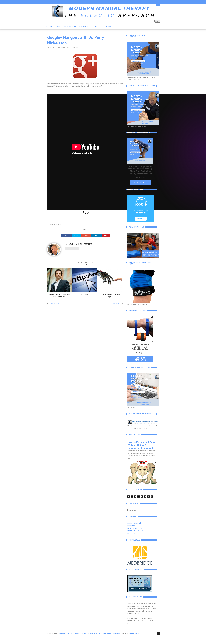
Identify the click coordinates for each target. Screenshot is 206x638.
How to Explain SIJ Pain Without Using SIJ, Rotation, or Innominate (141, 445)
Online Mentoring (70, 26)
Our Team (82, 2)
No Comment (76, 47)
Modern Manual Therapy (134, 528)
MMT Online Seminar (60, 2)
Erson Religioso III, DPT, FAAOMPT (62, 47)
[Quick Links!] (84, 280)
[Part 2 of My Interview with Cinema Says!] (109, 280)
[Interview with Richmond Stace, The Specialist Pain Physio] (59, 280)
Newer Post (55, 303)
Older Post (115, 303)
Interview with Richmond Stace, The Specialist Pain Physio (59, 296)
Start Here (49, 2)
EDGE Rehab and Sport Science (137, 531)
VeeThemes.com (134, 633)
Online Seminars (132, 533)
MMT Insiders (73, 2)
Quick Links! (84, 294)
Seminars (108, 26)
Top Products (97, 26)
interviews (59, 224)
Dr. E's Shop (131, 526)
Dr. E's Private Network (134, 523)
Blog (58, 26)
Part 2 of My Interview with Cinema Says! (109, 296)
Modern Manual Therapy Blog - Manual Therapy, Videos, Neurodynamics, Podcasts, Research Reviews (88, 633)
